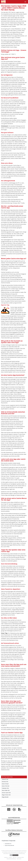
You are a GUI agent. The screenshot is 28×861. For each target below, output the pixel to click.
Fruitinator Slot (5, 788)
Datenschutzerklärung (11, 858)
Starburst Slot (5, 779)
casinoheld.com (8, 843)
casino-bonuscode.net (9, 845)
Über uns (14, 857)
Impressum (19, 858)
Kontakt (10, 857)
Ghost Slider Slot (6, 790)
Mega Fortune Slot (6, 794)
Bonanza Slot (5, 781)
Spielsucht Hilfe (20, 857)
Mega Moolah (5, 797)
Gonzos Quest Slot (6, 792)
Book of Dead (5, 783)
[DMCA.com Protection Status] (14, 855)
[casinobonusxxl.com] (3, 2)
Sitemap (6, 857)
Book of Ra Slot (5, 786)
